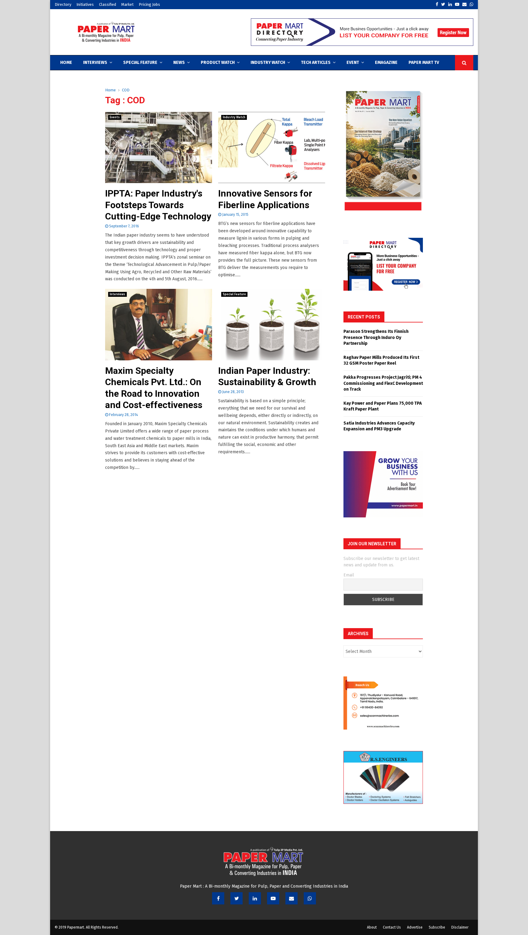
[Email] (291, 898)
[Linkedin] (255, 898)
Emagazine (386, 62)
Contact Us (392, 927)
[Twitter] (236, 898)
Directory (63, 4)
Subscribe (437, 927)
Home (66, 62)
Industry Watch (268, 62)
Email (348, 575)
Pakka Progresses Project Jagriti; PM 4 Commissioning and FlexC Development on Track (383, 383)
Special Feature (140, 62)
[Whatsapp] (310, 898)
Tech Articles (316, 62)
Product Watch (218, 62)
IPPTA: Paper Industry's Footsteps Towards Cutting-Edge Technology (158, 205)
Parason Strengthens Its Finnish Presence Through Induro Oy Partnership (376, 337)
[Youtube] (273, 898)
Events (115, 117)
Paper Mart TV (424, 62)
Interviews (95, 62)
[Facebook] (218, 898)
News (179, 62)
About (372, 927)
